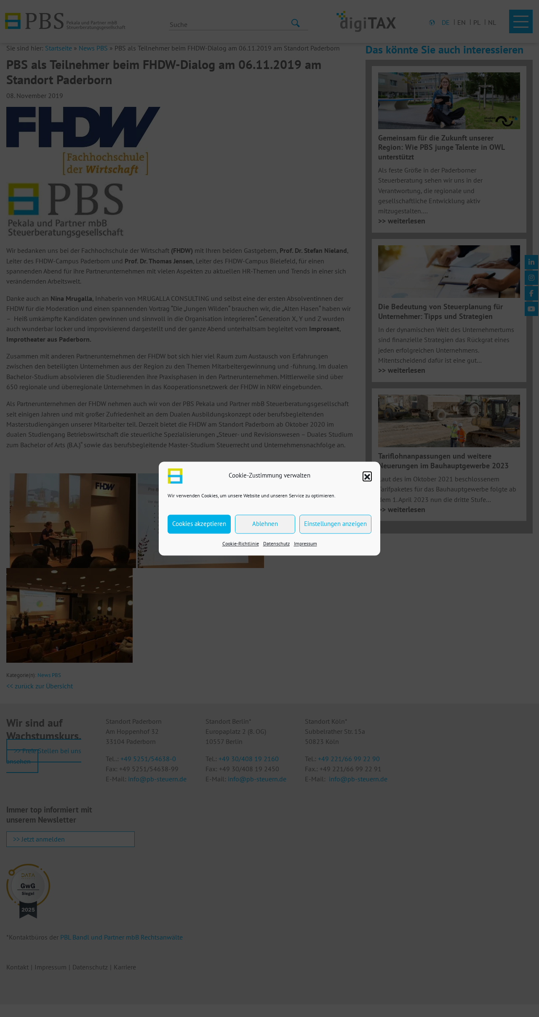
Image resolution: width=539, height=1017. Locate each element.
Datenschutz (276, 543)
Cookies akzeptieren (199, 524)
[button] (367, 476)
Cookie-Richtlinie (240, 543)
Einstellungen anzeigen (335, 524)
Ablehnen (265, 524)
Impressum (305, 543)
